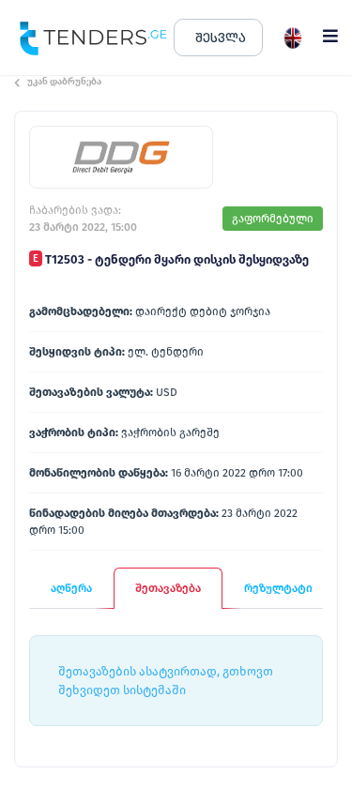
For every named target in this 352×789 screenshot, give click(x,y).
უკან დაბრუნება (64, 81)
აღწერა (71, 588)
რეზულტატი (278, 588)
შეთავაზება (168, 588)
